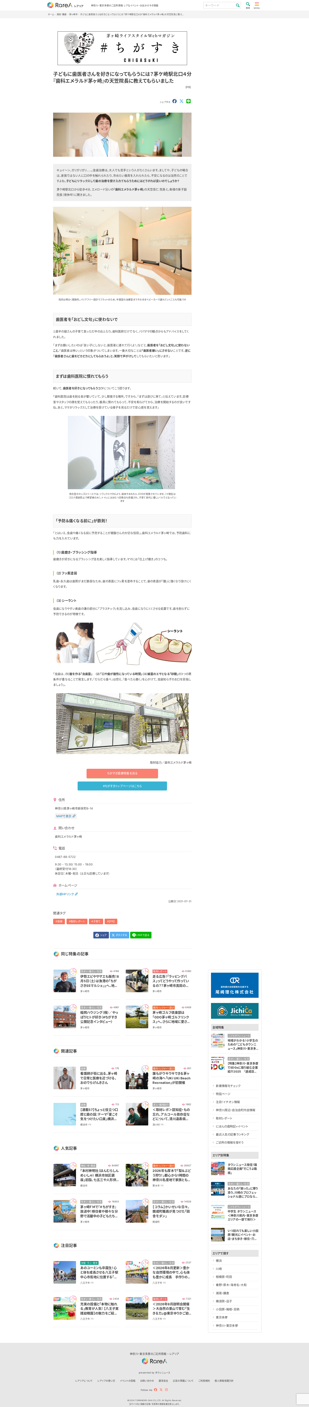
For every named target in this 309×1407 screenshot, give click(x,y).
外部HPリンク (65, 894)
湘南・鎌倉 (222, 1293)
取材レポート (78, 921)
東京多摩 (221, 1317)
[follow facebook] (155, 1390)
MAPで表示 (63, 816)
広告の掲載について (183, 1380)
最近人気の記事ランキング (232, 1134)
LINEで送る (142, 934)
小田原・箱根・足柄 (227, 1309)
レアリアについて (84, 1380)
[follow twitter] (161, 1390)
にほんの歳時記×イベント (232, 1126)
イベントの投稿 (127, 1380)
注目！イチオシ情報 (228, 1102)
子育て (97, 921)
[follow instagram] (166, 1390)
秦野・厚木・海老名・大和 (231, 1285)
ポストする (121, 934)
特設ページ (223, 1094)
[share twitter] (181, 101)
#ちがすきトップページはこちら (122, 786)
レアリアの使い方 (106, 1380)
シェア (103, 934)
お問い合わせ (147, 1380)
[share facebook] (174, 101)
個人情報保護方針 (224, 1380)
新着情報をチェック (228, 1086)
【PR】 (112, 921)
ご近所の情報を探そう (229, 1142)
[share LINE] (188, 101)
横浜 (219, 1260)
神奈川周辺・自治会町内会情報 (235, 1110)
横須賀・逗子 (224, 1301)
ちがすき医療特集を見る (122, 773)
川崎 (219, 1269)
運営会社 (163, 1380)
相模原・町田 (224, 1277)
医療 (60, 921)
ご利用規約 (204, 1380)
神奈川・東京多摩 (227, 1325)
